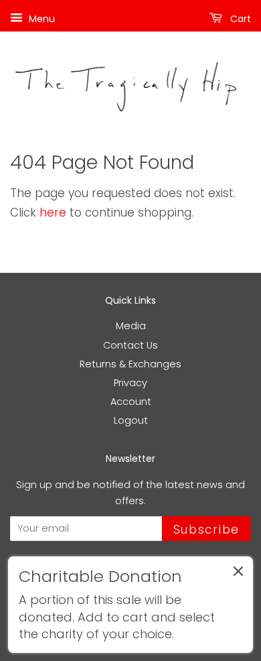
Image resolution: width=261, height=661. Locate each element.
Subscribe (206, 530)
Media (131, 326)
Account (130, 401)
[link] (130, 604)
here (52, 212)
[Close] (238, 573)
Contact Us (130, 345)
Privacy (130, 382)
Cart (239, 18)
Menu (40, 18)
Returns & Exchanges (130, 364)
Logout (131, 420)
